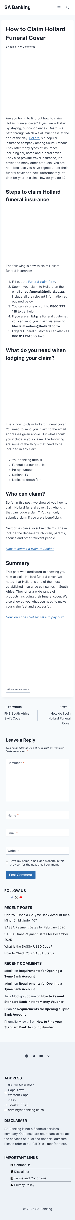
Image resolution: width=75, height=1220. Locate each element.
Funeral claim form (41, 282)
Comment (15, 763)
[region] (37, 233)
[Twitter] (34, 1056)
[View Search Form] (67, 7)
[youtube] (21, 897)
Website (13, 851)
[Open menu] (59, 7)
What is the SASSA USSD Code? (28, 946)
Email (12, 833)
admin (13, 46)
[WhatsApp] (48, 1056)
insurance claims (18, 689)
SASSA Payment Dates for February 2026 (34, 927)
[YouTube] (41, 1056)
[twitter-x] (17, 897)
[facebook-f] (12, 897)
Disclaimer (45, 1144)
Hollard (34, 138)
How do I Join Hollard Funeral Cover (59, 715)
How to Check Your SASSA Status (29, 953)
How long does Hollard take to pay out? (35, 617)
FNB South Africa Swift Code (16, 713)
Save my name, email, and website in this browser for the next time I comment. (37, 862)
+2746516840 (18, 1105)
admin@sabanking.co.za (26, 1110)
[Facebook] (27, 1056)
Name (13, 815)
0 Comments (27, 46)
